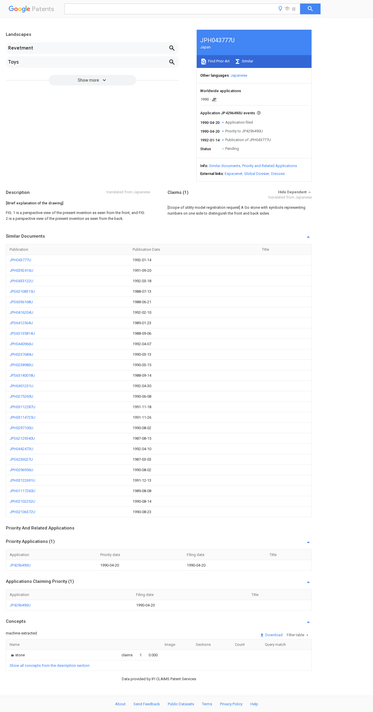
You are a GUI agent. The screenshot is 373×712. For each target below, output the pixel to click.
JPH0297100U (21, 428)
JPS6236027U (21, 459)
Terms (207, 704)
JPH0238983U (21, 365)
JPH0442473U (21, 449)
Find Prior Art (218, 61)
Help (254, 704)
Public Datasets (181, 704)
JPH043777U (20, 260)
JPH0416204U (21, 312)
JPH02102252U (22, 501)
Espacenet (233, 173)
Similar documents (224, 166)
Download (273, 635)
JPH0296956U (21, 470)
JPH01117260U (22, 491)
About (120, 704)
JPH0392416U (21, 270)
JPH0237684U (21, 354)
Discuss (278, 173)
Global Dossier (256, 173)
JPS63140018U (22, 375)
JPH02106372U (22, 512)
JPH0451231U (21, 386)
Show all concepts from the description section (49, 665)
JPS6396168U (21, 302)
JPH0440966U (21, 344)
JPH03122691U (22, 480)
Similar (247, 61)
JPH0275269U (21, 396)
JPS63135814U (22, 333)
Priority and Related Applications (269, 166)
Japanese (239, 75)
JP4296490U (20, 565)
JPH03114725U (22, 417)
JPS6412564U (21, 323)
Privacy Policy (231, 704)
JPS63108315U (22, 291)
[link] (17, 655)
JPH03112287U (22, 407)
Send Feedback (146, 704)
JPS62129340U (22, 438)
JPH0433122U (21, 281)
